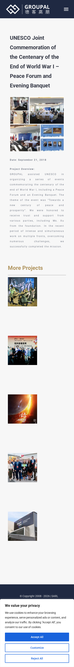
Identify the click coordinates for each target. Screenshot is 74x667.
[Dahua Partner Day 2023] (22, 526)
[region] (37, 633)
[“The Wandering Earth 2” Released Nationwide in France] (22, 409)
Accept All (37, 637)
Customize (37, 647)
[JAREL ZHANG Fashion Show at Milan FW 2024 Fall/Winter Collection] (22, 292)
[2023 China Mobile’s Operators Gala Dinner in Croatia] (22, 467)
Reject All (37, 658)
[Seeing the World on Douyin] (22, 350)
